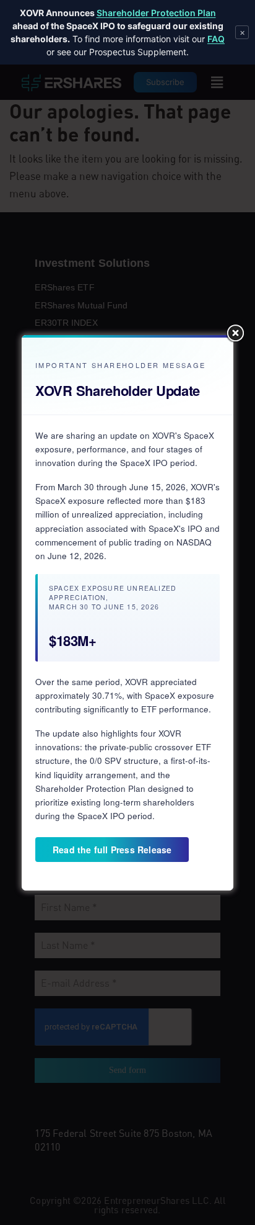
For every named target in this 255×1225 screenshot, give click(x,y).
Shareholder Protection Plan (156, 12)
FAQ (216, 39)
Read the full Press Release (112, 849)
